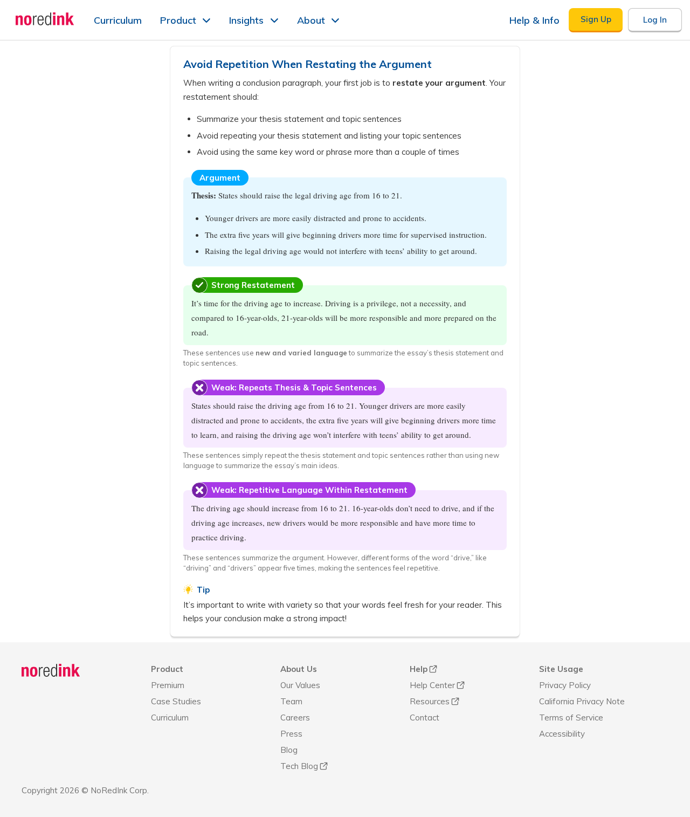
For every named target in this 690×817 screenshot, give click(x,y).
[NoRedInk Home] (45, 19)
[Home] (51, 670)
